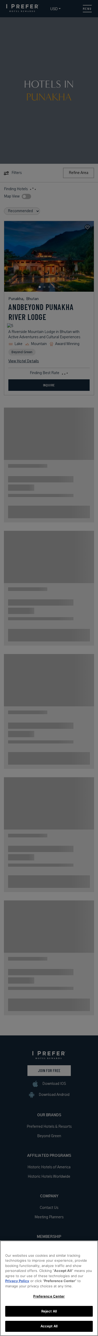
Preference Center (49, 1296)
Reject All (49, 1311)
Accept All (49, 1326)
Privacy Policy (17, 1281)
